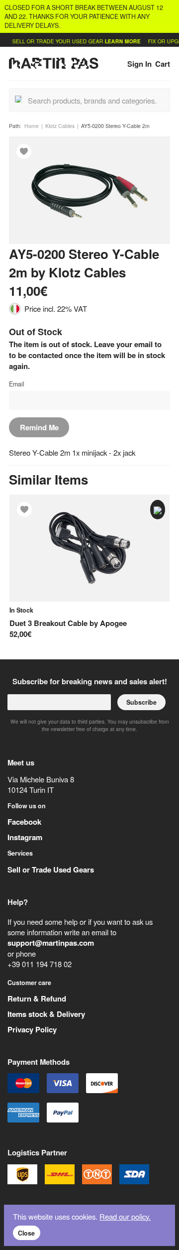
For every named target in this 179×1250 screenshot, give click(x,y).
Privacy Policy (32, 1029)
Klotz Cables (60, 125)
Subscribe (141, 702)
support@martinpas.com (50, 942)
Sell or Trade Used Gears (50, 869)
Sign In (139, 63)
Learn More (117, 41)
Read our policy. (125, 1216)
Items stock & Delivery (46, 1013)
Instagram (24, 837)
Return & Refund (36, 998)
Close (26, 1233)
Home (31, 125)
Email (16, 383)
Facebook (24, 821)
